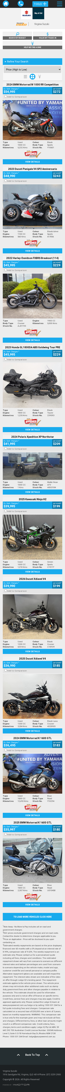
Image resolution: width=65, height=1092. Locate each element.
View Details (32, 161)
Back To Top (32, 1054)
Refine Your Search (16, 61)
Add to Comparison (17, 97)
